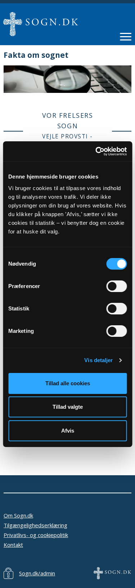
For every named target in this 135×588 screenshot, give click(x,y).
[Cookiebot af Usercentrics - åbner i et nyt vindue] (96, 151)
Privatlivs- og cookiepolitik (36, 534)
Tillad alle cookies (67, 383)
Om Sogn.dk (18, 515)
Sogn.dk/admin (37, 573)
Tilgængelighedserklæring (35, 525)
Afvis (67, 431)
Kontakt (13, 544)
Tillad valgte (68, 407)
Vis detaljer (98, 360)
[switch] (116, 286)
